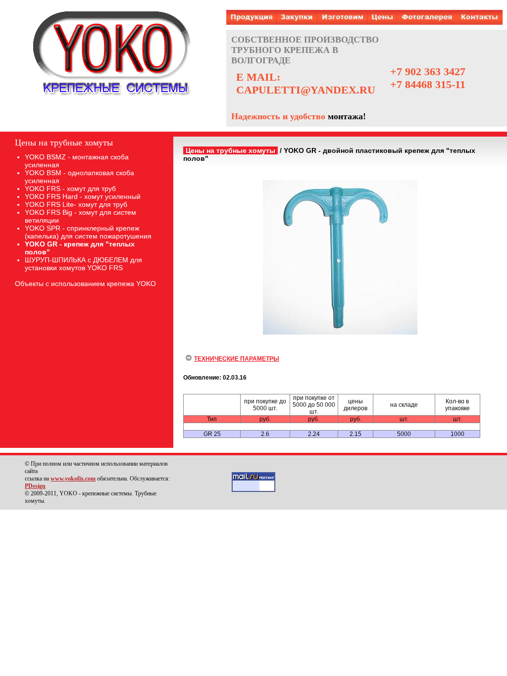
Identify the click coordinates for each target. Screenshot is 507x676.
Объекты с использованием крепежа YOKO (85, 284)
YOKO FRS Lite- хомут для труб (76, 204)
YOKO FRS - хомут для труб (70, 189)
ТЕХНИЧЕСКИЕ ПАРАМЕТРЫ (236, 358)
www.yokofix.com (73, 478)
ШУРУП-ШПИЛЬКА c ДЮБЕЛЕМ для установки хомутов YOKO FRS (83, 264)
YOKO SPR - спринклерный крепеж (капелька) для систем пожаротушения (88, 232)
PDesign (35, 486)
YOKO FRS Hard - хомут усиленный (83, 196)
